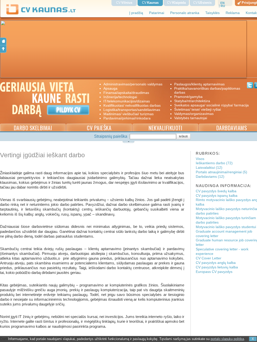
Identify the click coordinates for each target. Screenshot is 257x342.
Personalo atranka (184, 13)
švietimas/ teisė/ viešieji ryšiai (197, 109)
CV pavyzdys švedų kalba (216, 191)
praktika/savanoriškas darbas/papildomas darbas (207, 90)
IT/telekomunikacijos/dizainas (126, 101)
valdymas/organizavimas (194, 114)
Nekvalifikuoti (165, 127)
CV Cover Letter (208, 258)
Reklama (233, 13)
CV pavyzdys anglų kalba (216, 263)
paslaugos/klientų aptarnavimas (199, 84)
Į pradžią (136, 13)
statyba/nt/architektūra (192, 101)
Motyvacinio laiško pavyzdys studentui (226, 227)
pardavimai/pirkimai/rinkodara (127, 118)
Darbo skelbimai (33, 127)
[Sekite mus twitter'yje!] (250, 86)
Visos (200, 159)
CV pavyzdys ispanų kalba (216, 196)
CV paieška (99, 127)
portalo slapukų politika (227, 339)
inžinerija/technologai (120, 97)
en (222, 3)
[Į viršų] (3, 49)
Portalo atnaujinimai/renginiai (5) (221, 172)
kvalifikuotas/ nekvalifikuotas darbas (132, 105)
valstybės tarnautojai (190, 118)
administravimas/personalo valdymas (132, 84)
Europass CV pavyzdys (214, 272)
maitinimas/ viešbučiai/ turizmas (128, 114)
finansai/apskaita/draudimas (126, 93)
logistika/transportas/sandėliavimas (131, 110)
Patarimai (156, 13)
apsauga (110, 88)
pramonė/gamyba (188, 97)
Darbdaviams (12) (210, 177)
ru (223, 6)
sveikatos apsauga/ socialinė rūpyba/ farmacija (208, 105)
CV (124, 3)
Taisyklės (212, 13)
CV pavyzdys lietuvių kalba (217, 267)
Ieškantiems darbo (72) (214, 163)
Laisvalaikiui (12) (209, 167)
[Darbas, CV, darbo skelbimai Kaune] (41, 14)
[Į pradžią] (3, 41)
